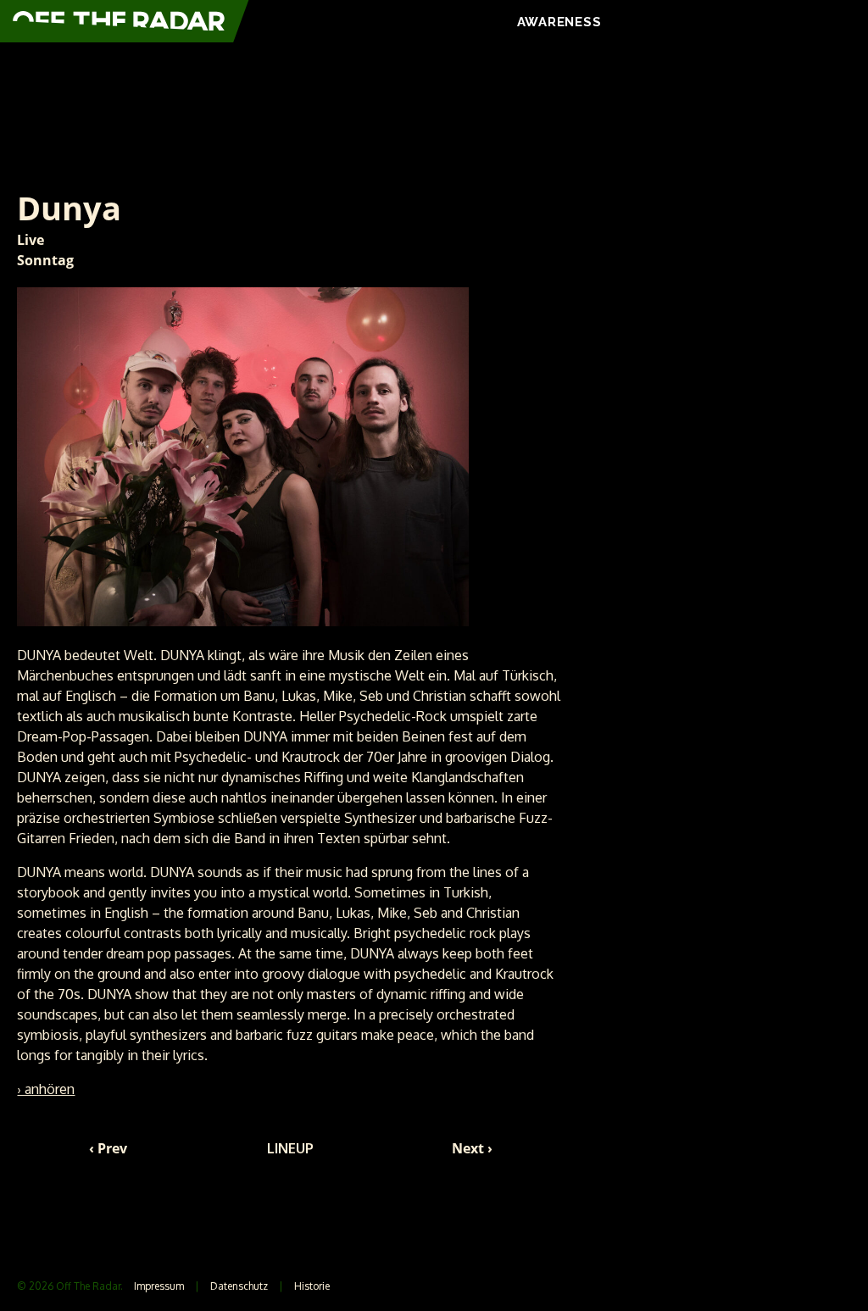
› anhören (46, 1088)
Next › (472, 1148)
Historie (312, 1286)
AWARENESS (559, 22)
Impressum (159, 1286)
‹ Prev (108, 1148)
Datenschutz (239, 1286)
